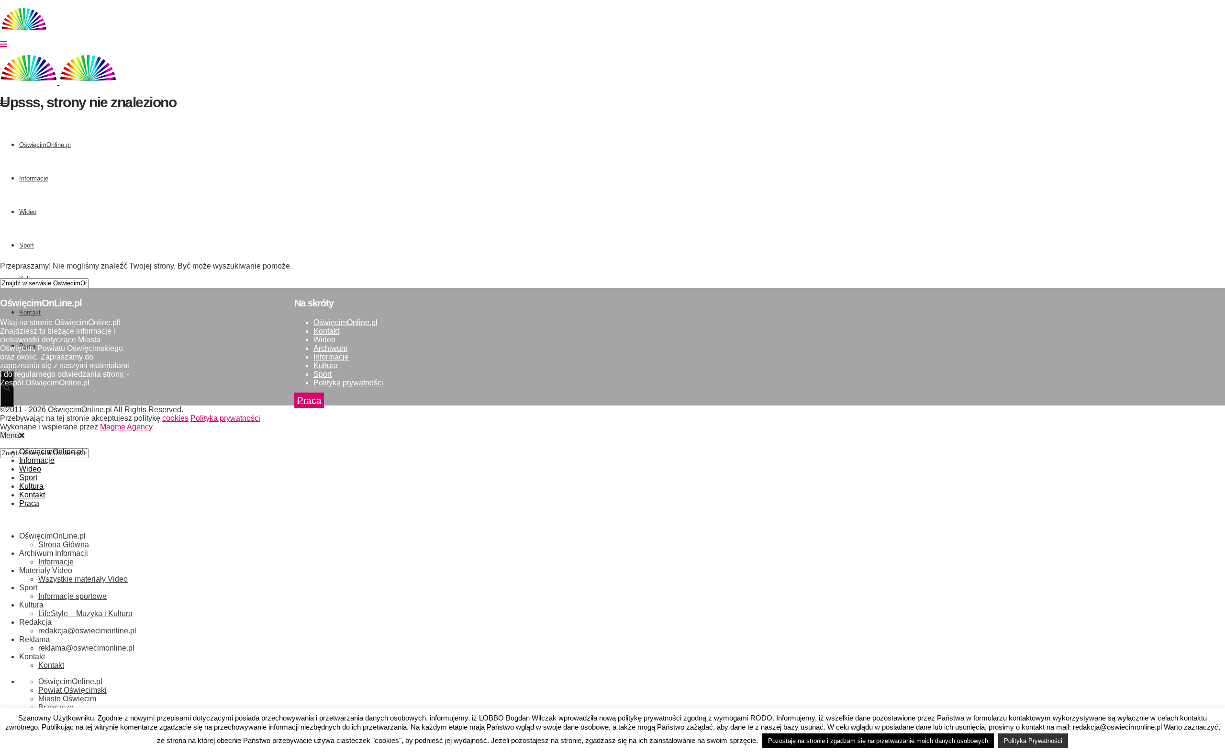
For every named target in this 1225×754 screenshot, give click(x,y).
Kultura (325, 365)
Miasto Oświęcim (67, 699)
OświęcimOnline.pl (345, 322)
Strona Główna (63, 544)
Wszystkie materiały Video (83, 579)
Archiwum (330, 348)
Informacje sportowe (72, 596)
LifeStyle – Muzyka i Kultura (85, 613)
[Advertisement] (287, 187)
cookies (175, 418)
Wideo (324, 340)
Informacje (331, 357)
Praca (309, 400)
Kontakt (326, 331)
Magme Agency (126, 427)
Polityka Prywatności (1033, 740)
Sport (322, 374)
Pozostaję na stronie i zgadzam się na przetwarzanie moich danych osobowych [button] (878, 740)
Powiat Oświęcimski (72, 690)
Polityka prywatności (348, 383)
